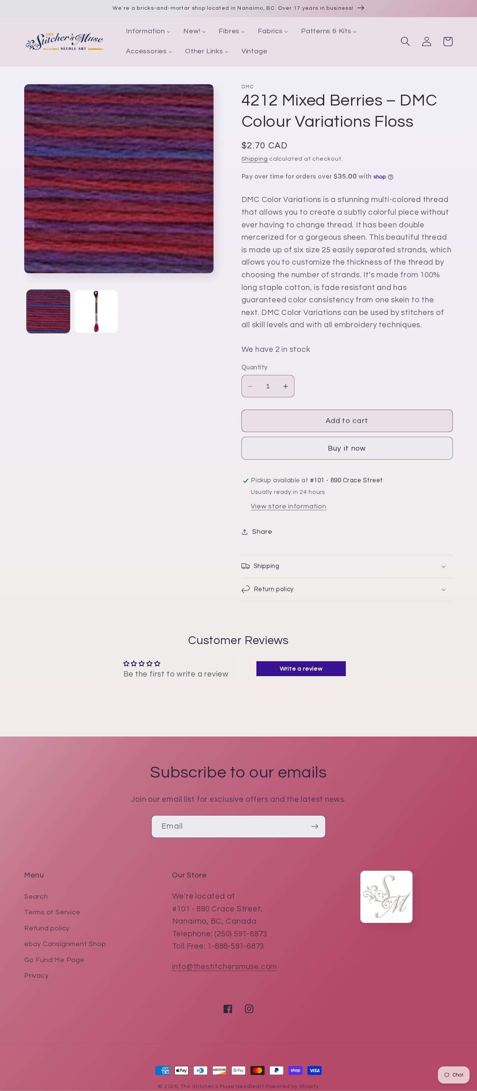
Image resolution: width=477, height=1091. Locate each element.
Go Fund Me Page (54, 960)
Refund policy (47, 928)
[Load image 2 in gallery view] (96, 311)
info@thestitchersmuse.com (225, 967)
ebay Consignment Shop (65, 943)
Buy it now (347, 448)
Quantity (254, 367)
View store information (288, 506)
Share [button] (262, 531)
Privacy (36, 975)
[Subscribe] (314, 826)
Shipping (254, 159)
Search (36, 896)
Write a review (301, 669)
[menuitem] (148, 32)
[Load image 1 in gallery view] (48, 311)
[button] (405, 41)
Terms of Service (52, 912)
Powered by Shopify (292, 1086)
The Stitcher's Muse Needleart (222, 1086)
